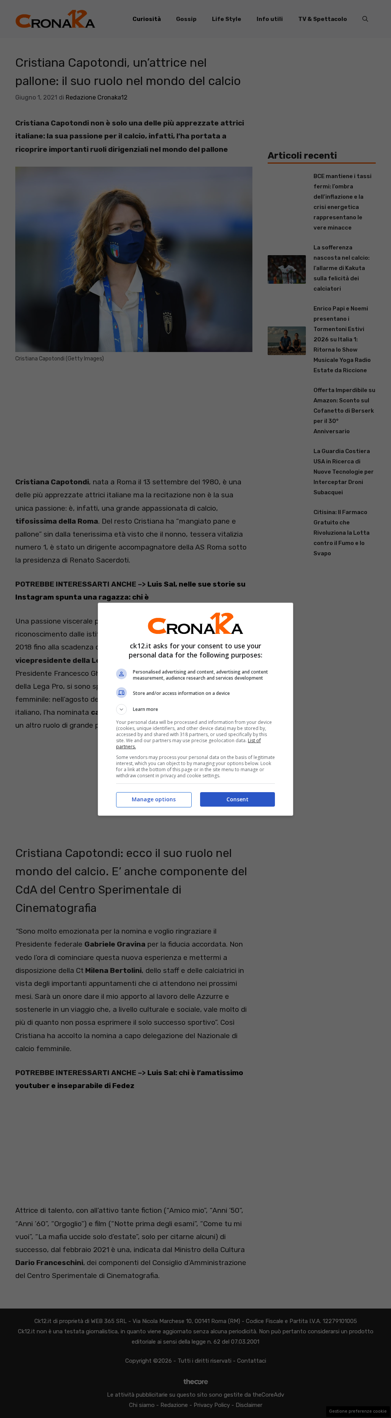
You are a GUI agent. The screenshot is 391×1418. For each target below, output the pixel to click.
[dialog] (195, 709)
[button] (195, 709)
